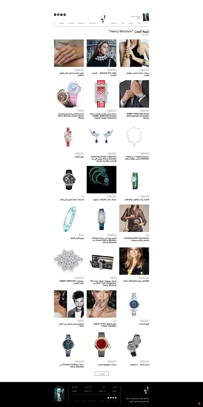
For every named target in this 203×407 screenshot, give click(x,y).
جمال (123, 23)
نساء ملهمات (113, 23)
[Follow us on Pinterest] (64, 14)
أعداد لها (115, 401)
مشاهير (131, 23)
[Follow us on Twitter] (55, 14)
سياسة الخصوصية (93, 401)
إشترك (83, 401)
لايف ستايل (92, 23)
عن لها (108, 401)
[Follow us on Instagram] (61, 14)
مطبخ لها (62, 23)
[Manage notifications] (199, 403)
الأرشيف (77, 401)
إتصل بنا (102, 401)
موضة (139, 23)
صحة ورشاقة (81, 23)
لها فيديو (71, 23)
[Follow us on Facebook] (111, 398)
